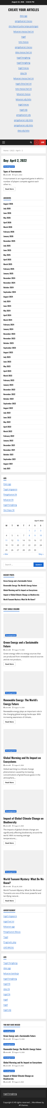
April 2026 (7, 222)
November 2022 (9, 394)
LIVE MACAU (8, 947)
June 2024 (7, 306)
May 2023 (6, 366)
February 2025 (8, 269)
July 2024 (6, 301)
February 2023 (8, 380)
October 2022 (8, 398)
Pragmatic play (9, 942)
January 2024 (8, 329)
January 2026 (8, 236)
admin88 (8, 175)
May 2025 (6, 255)
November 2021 (9, 450)
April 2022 (7, 426)
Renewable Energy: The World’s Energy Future (20, 585)
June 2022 (7, 417)
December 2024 (9, 278)
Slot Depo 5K (8, 510)
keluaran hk (8, 499)
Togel (5, 937)
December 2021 (9, 445)
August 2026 (8, 203)
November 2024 (9, 282)
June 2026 (7, 213)
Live (42, 142)
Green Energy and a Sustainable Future (17, 581)
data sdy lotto (23, 130)
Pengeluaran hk (10, 494)
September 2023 (9, 347)
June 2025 (7, 250)
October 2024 (8, 287)
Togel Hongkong (10, 963)
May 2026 (7, 217)
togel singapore (10, 916)
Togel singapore (10, 489)
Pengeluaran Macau (12, 932)
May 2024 (6, 310)
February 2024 (8, 324)
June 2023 (7, 361)
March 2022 (7, 431)
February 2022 (8, 436)
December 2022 (9, 389)
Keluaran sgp (9, 926)
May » (41, 554)
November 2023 (9, 338)
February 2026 (8, 231)
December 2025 (9, 241)
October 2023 (8, 343)
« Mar (5, 554)
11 (6, 540)
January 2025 (8, 273)
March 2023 (7, 375)
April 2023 (7, 371)
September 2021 (9, 459)
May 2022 (6, 422)
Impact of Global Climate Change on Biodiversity (21, 594)
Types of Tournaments (12, 171)
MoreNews (36, 1102)
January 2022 (8, 440)
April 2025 (7, 259)
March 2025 (7, 264)
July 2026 (7, 208)
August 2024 (8, 296)
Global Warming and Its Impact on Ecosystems (20, 590)
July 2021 (6, 468)
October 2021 (8, 454)
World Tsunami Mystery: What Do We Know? (19, 599)
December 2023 (9, 333)
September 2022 (9, 403)
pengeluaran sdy (23, 115)
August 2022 (8, 408)
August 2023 (8, 352)
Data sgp (7, 484)
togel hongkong (10, 505)
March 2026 (7, 227)
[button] (3, 142)
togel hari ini (8, 921)
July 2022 (6, 412)
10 (41, 535)
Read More (10, 189)
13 (18, 540)
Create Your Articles (23, 9)
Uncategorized (9, 167)
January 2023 (8, 384)
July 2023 (6, 357)
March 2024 (7, 320)
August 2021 (8, 463)
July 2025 (6, 245)
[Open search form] (31, 142)
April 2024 (7, 315)
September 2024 (9, 292)
